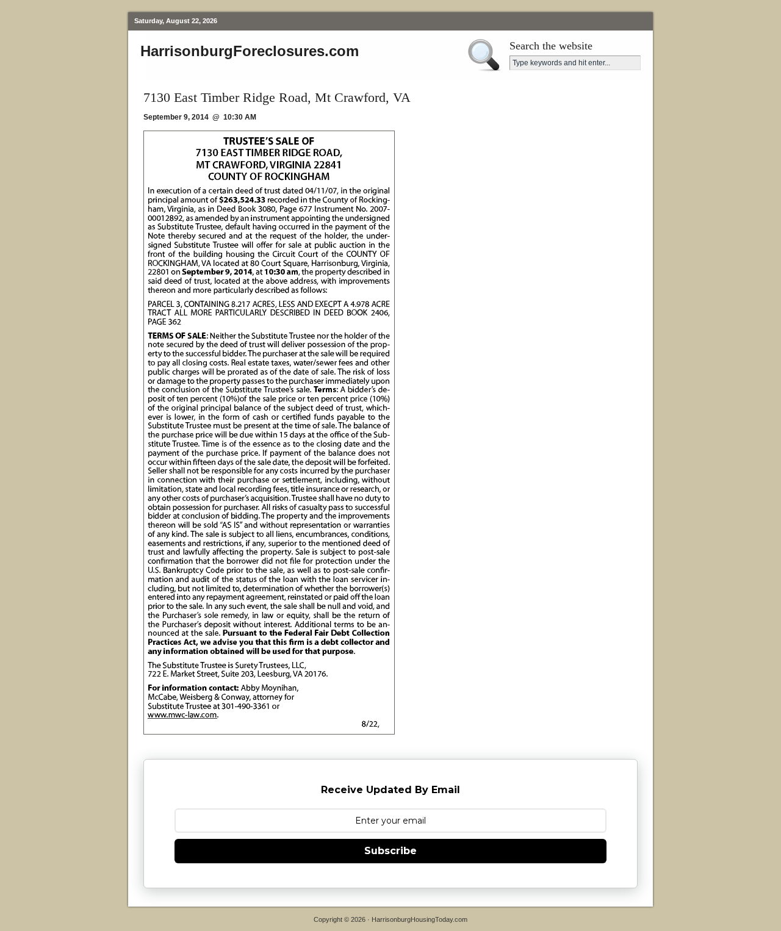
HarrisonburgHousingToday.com (419, 919)
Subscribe (390, 851)
